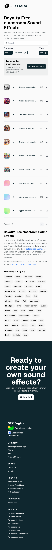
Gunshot (18, 296)
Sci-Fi (7, 286)
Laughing (28, 286)
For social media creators (18, 534)
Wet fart (41, 330)
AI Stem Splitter (14, 492)
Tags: (42, 48)
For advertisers (14, 530)
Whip (23, 311)
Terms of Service (14, 457)
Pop (41, 320)
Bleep (7, 311)
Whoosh (22, 291)
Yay (17, 330)
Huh (6, 325)
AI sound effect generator (24, 264)
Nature (38, 277)
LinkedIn (11, 471)
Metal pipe (9, 306)
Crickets (16, 335)
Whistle (8, 296)
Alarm (41, 325)
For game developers (16, 520)
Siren (33, 325)
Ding (19, 306)
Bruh (39, 311)
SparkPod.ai (17, 433)
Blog (9, 453)
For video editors (14, 517)
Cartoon (41, 282)
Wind (25, 330)
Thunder (8, 277)
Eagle (33, 320)
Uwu (25, 335)
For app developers (15, 537)
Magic (38, 286)
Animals (19, 282)
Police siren (10, 291)
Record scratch (31, 306)
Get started (26, 397)
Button (43, 306)
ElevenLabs (12, 503)
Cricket (36, 316)
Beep (28, 296)
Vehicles (8, 282)
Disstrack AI (13, 436)
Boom (31, 311)
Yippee (25, 320)
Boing (16, 320)
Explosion (28, 277)
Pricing (10, 450)
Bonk (7, 335)
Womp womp (24, 316)
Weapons (17, 286)
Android (15, 325)
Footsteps (30, 282)
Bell (35, 296)
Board (7, 320)
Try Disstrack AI (38, 66)
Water (18, 277)
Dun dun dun (10, 316)
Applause (32, 291)
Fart (24, 301)
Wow (32, 330)
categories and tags (35, 249)
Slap (17, 301)
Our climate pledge (23, 428)
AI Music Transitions (16, 485)
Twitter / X (12, 468)
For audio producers (16, 513)
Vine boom (34, 301)
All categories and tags (17, 447)
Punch (24, 325)
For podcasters (14, 527)
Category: (9, 48)
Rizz (15, 311)
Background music (15, 482)
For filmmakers (13, 523)
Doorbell (8, 330)
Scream (43, 291)
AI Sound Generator (15, 488)
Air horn (8, 301)
